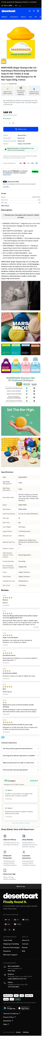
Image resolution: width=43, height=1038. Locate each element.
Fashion (23, 17)
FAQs (6, 1024)
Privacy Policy (9, 1017)
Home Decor (14, 17)
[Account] (34, 11)
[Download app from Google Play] (9, 1008)
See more (5, 206)
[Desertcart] (8, 11)
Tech (30, 17)
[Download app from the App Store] (23, 1008)
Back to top (21, 886)
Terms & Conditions (11, 1013)
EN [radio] (16, 5)
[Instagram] (5, 930)
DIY (36, 17)
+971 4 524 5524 (13, 987)
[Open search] (30, 11)
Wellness (4, 17)
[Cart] (38, 11)
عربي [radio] (19, 5)
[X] (9, 930)
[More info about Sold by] (27, 135)
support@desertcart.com (17, 979)
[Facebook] (14, 930)
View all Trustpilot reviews (21, 823)
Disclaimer (8, 1021)
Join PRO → (6, 187)
